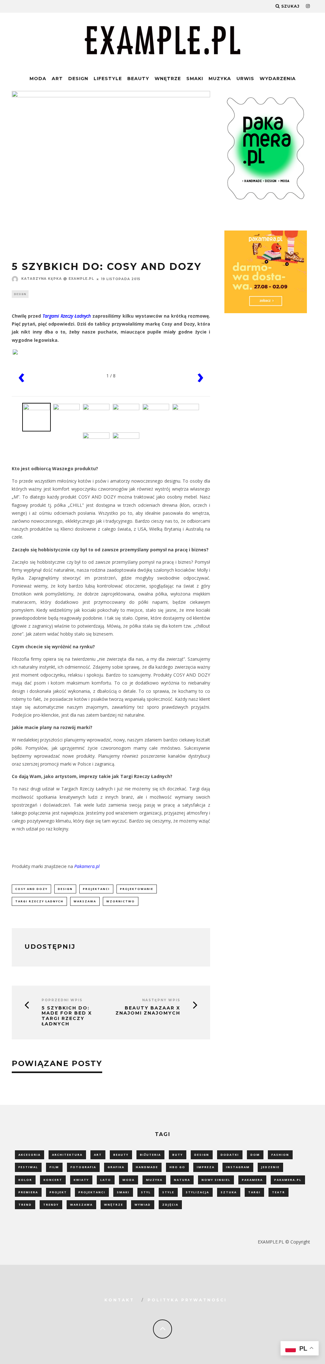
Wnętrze (168, 78)
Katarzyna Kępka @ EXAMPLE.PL (57, 279)
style (168, 1192)
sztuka (229, 1192)
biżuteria (150, 1155)
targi (254, 1192)
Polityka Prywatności (187, 1300)
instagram (238, 1167)
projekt (58, 1192)
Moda (38, 78)
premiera (28, 1192)
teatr (278, 1192)
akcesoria (29, 1155)
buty (177, 1155)
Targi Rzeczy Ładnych (39, 901)
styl (146, 1192)
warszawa (85, 901)
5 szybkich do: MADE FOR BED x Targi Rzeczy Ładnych (67, 1016)
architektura (67, 1155)
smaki (123, 1192)
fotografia (83, 1167)
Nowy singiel (216, 1180)
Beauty (138, 78)
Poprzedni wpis (62, 1000)
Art (57, 78)
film (54, 1167)
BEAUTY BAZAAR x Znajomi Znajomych (148, 1010)
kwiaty (81, 1180)
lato (105, 1180)
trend (25, 1204)
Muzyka (220, 78)
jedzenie (270, 1167)
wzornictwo (120, 901)
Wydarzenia (278, 78)
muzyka (154, 1180)
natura (182, 1180)
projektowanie (136, 889)
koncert (52, 1180)
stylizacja (197, 1192)
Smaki (194, 78)
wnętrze (113, 1204)
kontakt (119, 1300)
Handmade (147, 1167)
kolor (25, 1180)
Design (78, 78)
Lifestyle (108, 78)
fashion (280, 1155)
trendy (51, 1204)
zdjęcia (170, 1204)
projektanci (96, 889)
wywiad (143, 1204)
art (98, 1155)
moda (129, 1180)
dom (255, 1155)
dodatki (230, 1155)
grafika (116, 1167)
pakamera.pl (288, 1180)
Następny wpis (161, 1000)
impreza (206, 1167)
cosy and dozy (31, 889)
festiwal (28, 1167)
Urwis (245, 78)
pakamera (252, 1180)
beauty (121, 1155)
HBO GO (177, 1167)
